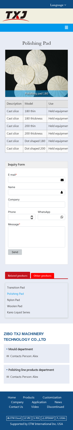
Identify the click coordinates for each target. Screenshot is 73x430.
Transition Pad (16, 287)
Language (57, 5)
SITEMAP (49, 418)
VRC (28, 418)
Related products (17, 275)
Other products (42, 275)
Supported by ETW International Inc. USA (36, 424)
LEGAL (62, 418)
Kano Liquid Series (18, 312)
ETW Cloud (15, 418)
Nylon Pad (13, 300)
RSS (37, 418)
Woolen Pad (14, 306)
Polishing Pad (15, 294)
